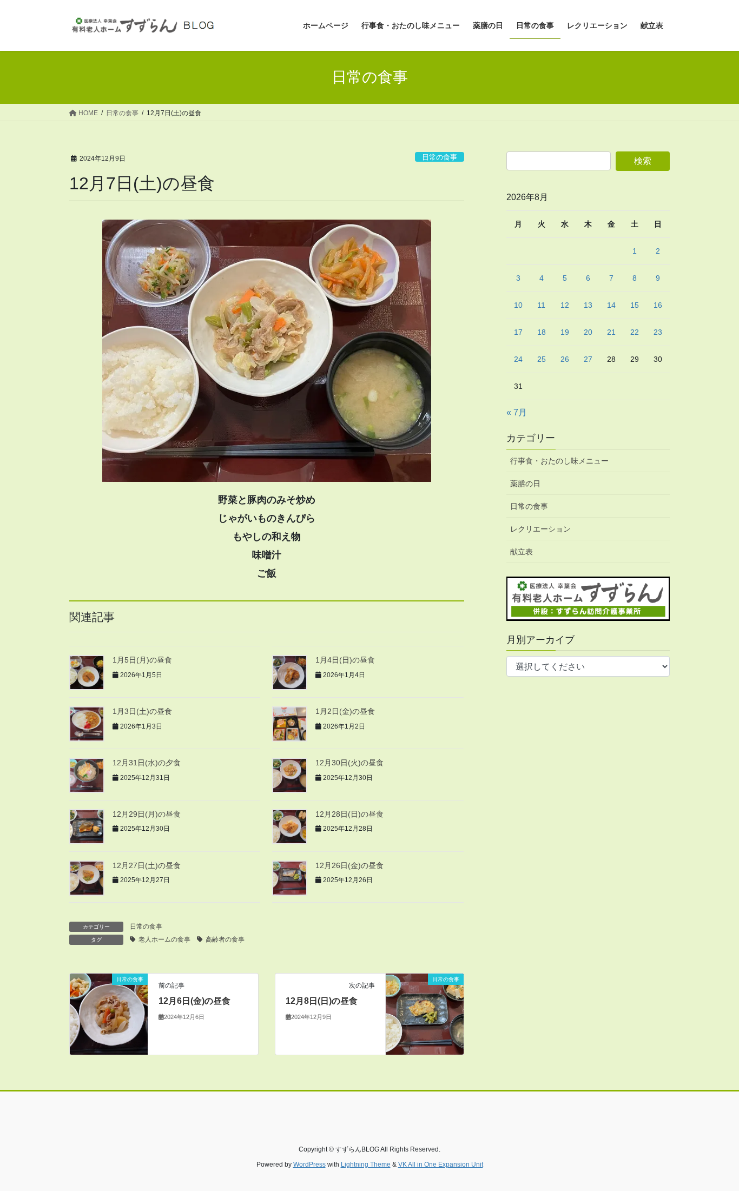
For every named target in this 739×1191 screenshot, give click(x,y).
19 (564, 332)
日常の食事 (439, 157)
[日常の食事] (109, 1013)
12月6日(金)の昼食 (194, 1000)
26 (564, 359)
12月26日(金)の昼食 (349, 865)
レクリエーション (540, 529)
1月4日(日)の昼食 (345, 660)
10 (518, 305)
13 (588, 305)
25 (541, 359)
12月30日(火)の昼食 (349, 762)
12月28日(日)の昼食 (349, 814)
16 (658, 305)
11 (541, 305)
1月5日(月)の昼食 (142, 660)
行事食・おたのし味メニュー (559, 460)
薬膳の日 (525, 483)
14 (611, 305)
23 (658, 332)
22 (634, 332)
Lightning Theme (366, 1164)
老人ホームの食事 (164, 939)
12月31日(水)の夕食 (147, 762)
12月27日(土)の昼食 (147, 865)
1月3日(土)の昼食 (142, 711)
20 (588, 332)
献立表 (521, 551)
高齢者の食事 (225, 939)
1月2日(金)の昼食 (345, 711)
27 (588, 359)
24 (518, 359)
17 (518, 332)
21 (611, 332)
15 (634, 305)
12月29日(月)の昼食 (147, 814)
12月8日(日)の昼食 (322, 1000)
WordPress (309, 1164)
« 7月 (516, 412)
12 (564, 305)
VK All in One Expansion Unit (440, 1164)
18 (541, 332)
